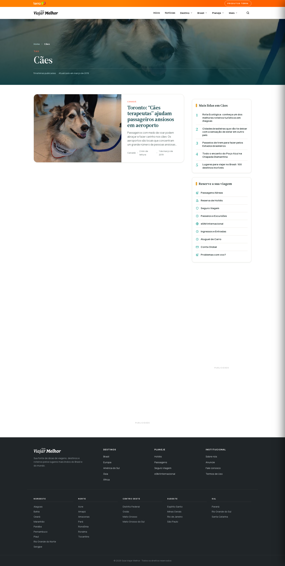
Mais (232, 13)
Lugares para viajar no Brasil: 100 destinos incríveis (222, 166)
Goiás (126, 511)
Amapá (82, 511)
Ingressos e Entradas (213, 231)
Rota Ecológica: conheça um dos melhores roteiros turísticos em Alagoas (222, 118)
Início (156, 13)
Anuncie (210, 462)
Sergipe (38, 546)
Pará (80, 521)
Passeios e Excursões (214, 216)
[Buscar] (247, 12)
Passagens (160, 462)
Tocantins (83, 536)
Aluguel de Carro (211, 239)
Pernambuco (41, 531)
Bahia (37, 511)
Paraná (215, 506)
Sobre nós (211, 456)
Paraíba (38, 526)
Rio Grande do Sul (221, 511)
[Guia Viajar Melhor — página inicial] (46, 12)
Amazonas (84, 516)
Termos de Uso (214, 473)
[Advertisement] (221, 316)
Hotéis (158, 456)
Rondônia (83, 526)
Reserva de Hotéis (212, 200)
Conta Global (209, 247)
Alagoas (38, 506)
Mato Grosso (130, 516)
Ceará (37, 516)
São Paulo (172, 521)
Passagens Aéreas (212, 192)
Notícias (170, 13)
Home (37, 44)
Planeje (216, 13)
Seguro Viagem (210, 208)
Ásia (105, 473)
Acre (80, 506)
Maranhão (39, 521)
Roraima (82, 531)
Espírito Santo (175, 506)
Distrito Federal (131, 506)
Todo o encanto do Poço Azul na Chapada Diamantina (222, 155)
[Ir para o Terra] (40, 3)
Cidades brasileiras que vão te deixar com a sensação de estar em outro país (224, 132)
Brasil (200, 13)
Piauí (36, 536)
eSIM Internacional (212, 223)
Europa (107, 462)
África (106, 479)
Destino (185, 13)
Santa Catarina (220, 516)
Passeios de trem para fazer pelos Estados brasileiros (222, 144)
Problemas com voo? (213, 254)
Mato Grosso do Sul (133, 521)
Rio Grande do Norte (45, 541)
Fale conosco (213, 468)
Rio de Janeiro (175, 516)
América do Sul (111, 468)
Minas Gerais (174, 511)
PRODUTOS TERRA (238, 3)
